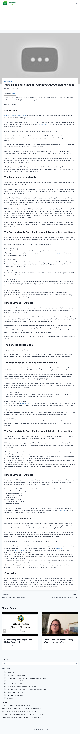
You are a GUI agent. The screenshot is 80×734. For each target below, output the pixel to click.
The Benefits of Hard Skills (15, 684)
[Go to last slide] (4, 631)
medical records (56, 253)
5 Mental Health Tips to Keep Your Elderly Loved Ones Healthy (21, 708)
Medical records (60, 548)
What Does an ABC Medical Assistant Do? (65, 596)
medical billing (43, 124)
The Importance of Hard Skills (16, 675)
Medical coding (19, 550)
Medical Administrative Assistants (15, 115)
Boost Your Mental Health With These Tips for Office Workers (21, 711)
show (13, 93)
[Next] (75, 631)
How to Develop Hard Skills (15, 681)
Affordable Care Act (26, 403)
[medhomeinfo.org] (10, 3)
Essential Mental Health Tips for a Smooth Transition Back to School (23, 714)
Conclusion (10, 698)
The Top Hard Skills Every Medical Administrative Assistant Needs (26, 678)
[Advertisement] (40, 18)
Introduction (10, 672)
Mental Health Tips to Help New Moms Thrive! (16, 705)
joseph (7, 88)
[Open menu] (76, 3)
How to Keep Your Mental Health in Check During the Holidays (21, 717)
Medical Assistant (9, 81)
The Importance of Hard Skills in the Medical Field (21, 686)
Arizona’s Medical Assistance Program (14, 596)
